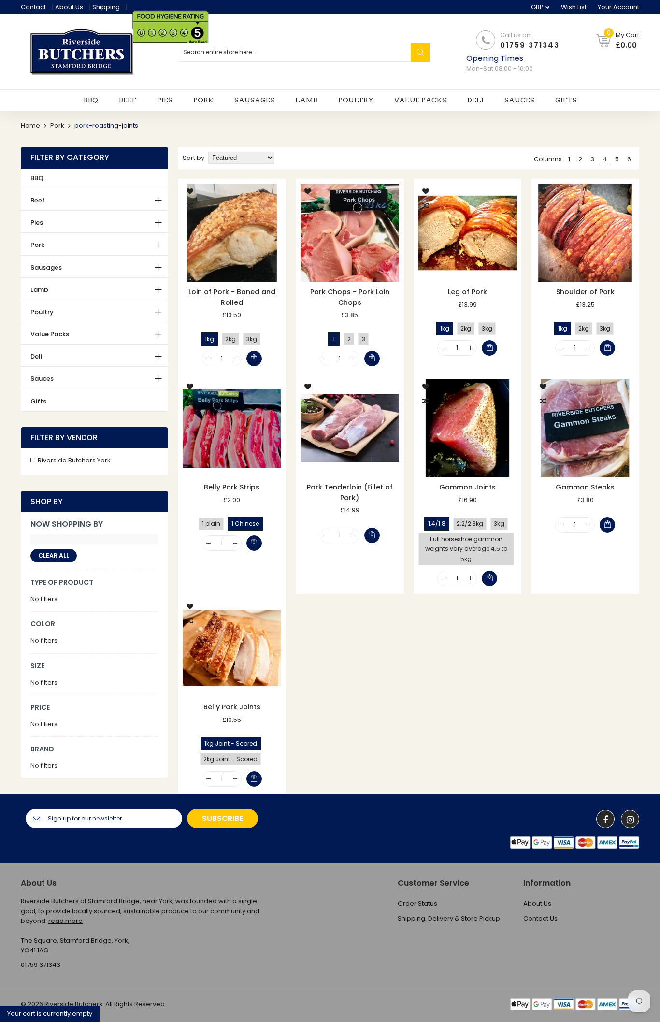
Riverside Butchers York (74, 460)
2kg (230, 339)
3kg (251, 339)
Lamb (39, 289)
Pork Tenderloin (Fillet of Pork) (350, 492)
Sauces (42, 378)
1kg (209, 339)
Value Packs (49, 334)
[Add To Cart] (254, 358)
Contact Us (540, 918)
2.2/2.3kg (470, 523)
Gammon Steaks (585, 487)
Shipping (106, 7)
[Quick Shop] (232, 233)
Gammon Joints (467, 487)
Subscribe (222, 818)
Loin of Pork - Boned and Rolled (231, 297)
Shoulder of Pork (585, 292)
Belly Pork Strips (231, 487)
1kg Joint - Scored (230, 743)
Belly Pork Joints (231, 707)
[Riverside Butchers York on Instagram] (630, 819)
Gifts (38, 401)
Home (30, 125)
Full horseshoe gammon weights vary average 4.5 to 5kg (466, 548)
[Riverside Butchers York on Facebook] (605, 819)
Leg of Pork (467, 292)
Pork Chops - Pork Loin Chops (349, 297)
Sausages (46, 267)
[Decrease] (208, 358)
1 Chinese (245, 523)
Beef (37, 200)
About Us (69, 7)
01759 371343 (530, 45)
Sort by (193, 157)
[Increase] (235, 358)
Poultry (42, 312)
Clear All (53, 555)
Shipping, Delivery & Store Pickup (449, 918)
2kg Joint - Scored (230, 759)
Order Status (417, 903)
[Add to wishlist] (190, 191)
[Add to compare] (190, 205)
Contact (33, 7)
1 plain (211, 523)
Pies (36, 222)
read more (65, 920)
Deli (36, 356)
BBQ (36, 178)
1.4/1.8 (436, 523)
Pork (57, 125)
